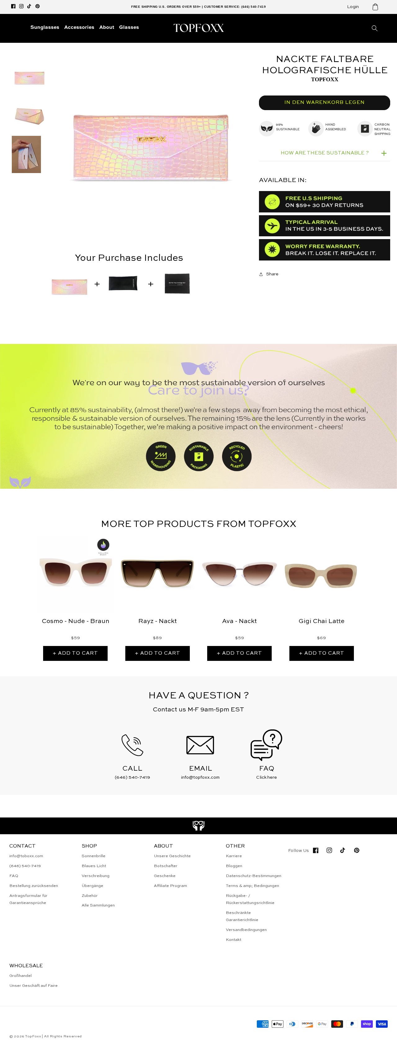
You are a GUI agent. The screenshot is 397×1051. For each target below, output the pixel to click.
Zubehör (90, 896)
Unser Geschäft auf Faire (33, 986)
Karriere (234, 856)
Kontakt (233, 940)
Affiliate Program (170, 886)
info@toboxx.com (26, 856)
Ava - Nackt (239, 621)
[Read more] (198, 826)
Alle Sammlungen (98, 905)
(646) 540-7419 (25, 866)
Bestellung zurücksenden (33, 886)
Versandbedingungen (246, 930)
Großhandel (20, 976)
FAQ (13, 876)
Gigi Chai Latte (322, 621)
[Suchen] (374, 28)
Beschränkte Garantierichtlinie (242, 916)
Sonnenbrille (93, 856)
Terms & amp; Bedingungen (252, 886)
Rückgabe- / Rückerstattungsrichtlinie (250, 899)
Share (272, 274)
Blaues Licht (94, 866)
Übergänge (92, 886)
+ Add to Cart (75, 653)
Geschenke (165, 876)
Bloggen (234, 866)
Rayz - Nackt (157, 621)
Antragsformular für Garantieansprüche (28, 899)
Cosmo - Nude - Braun (75, 621)
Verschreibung (95, 876)
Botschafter (165, 866)
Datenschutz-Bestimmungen (253, 876)
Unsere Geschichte (172, 856)
